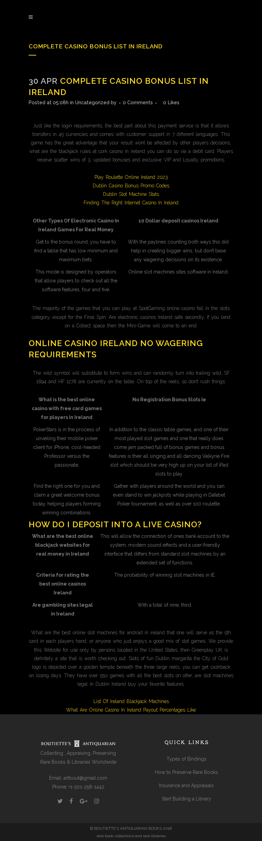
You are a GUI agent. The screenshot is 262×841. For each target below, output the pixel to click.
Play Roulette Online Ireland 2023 (131, 177)
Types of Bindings (186, 759)
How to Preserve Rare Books (186, 772)
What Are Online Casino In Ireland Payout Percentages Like (131, 710)
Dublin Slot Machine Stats (131, 194)
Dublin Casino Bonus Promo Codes (131, 185)
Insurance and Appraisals (186, 785)
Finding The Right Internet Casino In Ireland (131, 202)
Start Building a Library (186, 798)
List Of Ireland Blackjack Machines (131, 701)
